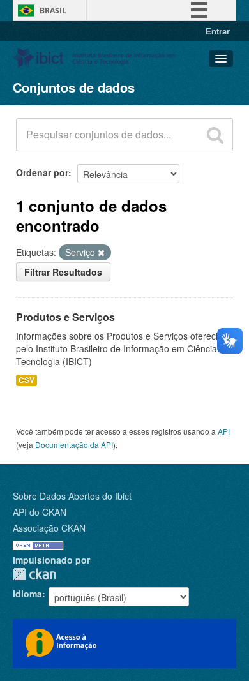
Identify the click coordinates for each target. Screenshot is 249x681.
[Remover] (101, 253)
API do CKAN (39, 511)
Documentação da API (74, 444)
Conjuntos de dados (74, 87)
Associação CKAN (49, 527)
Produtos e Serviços (65, 317)
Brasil (53, 10)
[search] (215, 134)
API (224, 431)
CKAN (34, 574)
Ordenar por (42, 172)
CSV (26, 380)
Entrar (218, 31)
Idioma (27, 593)
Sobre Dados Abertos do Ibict (72, 496)
